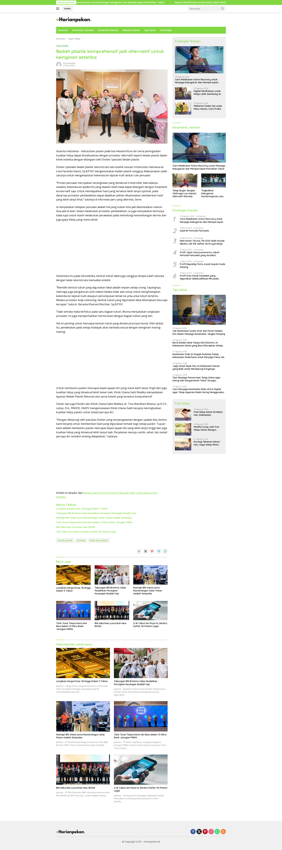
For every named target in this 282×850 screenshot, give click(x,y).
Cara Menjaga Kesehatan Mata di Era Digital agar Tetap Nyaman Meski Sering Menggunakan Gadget (198, 391)
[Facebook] (193, 832)
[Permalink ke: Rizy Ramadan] (58, 64)
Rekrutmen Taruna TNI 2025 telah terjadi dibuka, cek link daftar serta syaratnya (202, 242)
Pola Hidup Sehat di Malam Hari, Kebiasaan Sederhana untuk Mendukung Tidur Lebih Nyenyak (208, 414)
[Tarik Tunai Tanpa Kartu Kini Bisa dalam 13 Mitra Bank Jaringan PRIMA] (73, 610)
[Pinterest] (205, 832)
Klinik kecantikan (99, 540)
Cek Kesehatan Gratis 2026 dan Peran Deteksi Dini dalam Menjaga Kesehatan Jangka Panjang (198, 332)
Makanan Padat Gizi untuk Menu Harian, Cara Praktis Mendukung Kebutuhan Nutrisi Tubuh (208, 108)
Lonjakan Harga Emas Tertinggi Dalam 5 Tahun (82, 508)
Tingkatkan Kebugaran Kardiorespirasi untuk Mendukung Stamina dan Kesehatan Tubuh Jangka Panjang (213, 193)
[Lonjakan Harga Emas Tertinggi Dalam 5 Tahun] (73, 575)
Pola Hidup (166, 30)
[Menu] (58, 8)
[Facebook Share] (139, 551)
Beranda (63, 30)
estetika (81, 540)
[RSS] (223, 832)
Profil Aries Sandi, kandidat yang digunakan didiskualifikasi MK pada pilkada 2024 (199, 277)
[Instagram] (211, 832)
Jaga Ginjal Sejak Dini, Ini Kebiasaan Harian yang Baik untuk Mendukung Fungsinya (196, 367)
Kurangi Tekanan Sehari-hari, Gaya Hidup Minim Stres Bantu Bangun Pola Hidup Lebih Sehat (207, 443)
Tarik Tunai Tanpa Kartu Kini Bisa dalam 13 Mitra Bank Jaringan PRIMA (94, 522)
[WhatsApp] (217, 832)
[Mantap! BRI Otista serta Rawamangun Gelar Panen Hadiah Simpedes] (150, 575)
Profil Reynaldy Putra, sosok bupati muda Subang (202, 266)
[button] (222, 8)
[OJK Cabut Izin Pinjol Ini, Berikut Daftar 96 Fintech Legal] (150, 610)
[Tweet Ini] (145, 551)
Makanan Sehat (131, 30)
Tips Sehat (150, 30)
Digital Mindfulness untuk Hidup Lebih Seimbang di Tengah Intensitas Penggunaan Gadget (170, 2)
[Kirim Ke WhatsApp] (165, 551)
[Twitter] (199, 832)
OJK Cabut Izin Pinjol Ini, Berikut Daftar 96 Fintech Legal (86, 531)
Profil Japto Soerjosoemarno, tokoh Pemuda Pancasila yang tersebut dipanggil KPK (199, 254)
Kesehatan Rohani (108, 30)
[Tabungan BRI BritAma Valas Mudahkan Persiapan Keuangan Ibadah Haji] (112, 575)
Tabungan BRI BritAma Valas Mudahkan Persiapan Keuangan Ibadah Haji (96, 513)
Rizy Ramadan (69, 63)
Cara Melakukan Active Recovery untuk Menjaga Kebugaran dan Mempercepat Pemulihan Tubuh (196, 81)
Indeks (67, 8)
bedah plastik (65, 540)
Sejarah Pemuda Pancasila (194, 230)
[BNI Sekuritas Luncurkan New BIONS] (112, 610)
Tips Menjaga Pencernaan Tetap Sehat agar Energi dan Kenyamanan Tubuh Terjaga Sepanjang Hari (196, 379)
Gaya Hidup (62, 45)
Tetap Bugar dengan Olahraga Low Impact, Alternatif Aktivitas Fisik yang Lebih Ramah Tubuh (184, 193)
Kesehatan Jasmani (83, 30)
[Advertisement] (112, 248)
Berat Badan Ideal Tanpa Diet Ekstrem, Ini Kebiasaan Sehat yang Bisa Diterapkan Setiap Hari (197, 344)
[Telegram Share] (158, 551)
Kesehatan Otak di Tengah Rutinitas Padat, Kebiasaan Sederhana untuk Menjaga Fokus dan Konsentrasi (198, 356)
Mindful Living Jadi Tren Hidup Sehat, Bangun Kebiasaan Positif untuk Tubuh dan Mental (206, 428)
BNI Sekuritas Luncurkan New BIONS (75, 527)
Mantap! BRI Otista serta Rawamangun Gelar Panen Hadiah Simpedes (94, 517)
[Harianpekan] (74, 19)
